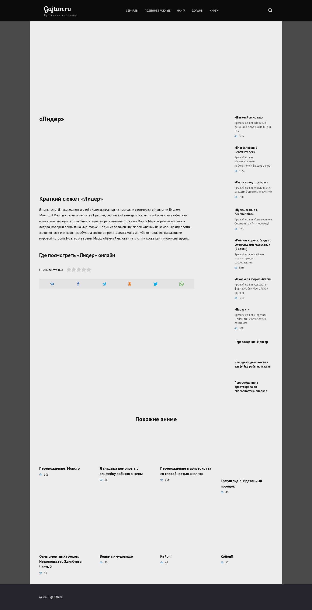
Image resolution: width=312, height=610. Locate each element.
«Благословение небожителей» (246, 150)
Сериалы (132, 11)
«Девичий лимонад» (249, 117)
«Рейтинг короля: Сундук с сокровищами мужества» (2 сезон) (253, 244)
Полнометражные (157, 11)
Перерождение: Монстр (251, 342)
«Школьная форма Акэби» (253, 279)
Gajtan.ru (57, 9)
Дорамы (197, 11)
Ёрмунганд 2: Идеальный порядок (241, 483)
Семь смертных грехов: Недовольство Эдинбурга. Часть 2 (60, 561)
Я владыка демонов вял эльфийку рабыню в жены (253, 364)
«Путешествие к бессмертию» (246, 212)
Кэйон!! (227, 556)
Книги (214, 11)
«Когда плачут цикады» (251, 182)
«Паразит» (242, 309)
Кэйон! (165, 556)
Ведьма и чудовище (116, 556)
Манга (181, 11)
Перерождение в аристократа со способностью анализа (251, 386)
